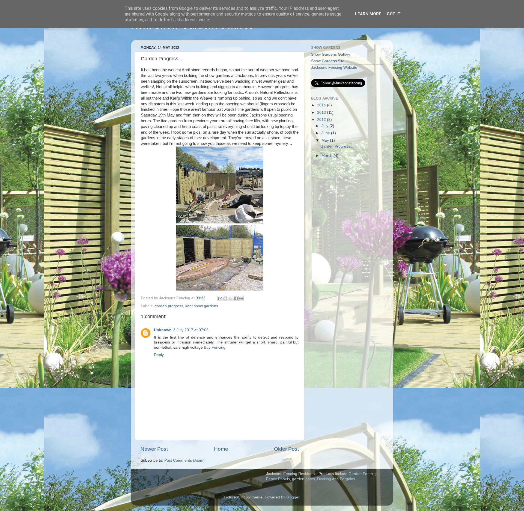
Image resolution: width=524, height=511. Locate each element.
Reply (159, 355)
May (325, 140)
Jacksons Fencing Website (334, 67)
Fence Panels (278, 479)
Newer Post (154, 449)
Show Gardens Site (327, 61)
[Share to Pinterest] (241, 298)
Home (221, 449)
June (326, 133)
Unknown (163, 330)
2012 (322, 120)
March (327, 156)
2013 (322, 112)
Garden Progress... (336, 146)
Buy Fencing (214, 347)
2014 (322, 105)
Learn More (368, 13)
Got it (394, 13)
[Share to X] (230, 298)
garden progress (168, 306)
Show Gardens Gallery (330, 54)
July (325, 126)
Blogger (292, 497)
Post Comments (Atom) (184, 460)
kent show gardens (201, 306)
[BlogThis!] (225, 298)
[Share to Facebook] (236, 298)
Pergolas (347, 479)
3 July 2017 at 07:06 (191, 330)
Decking (324, 479)
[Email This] (220, 298)
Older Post (286, 449)
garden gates (303, 479)
